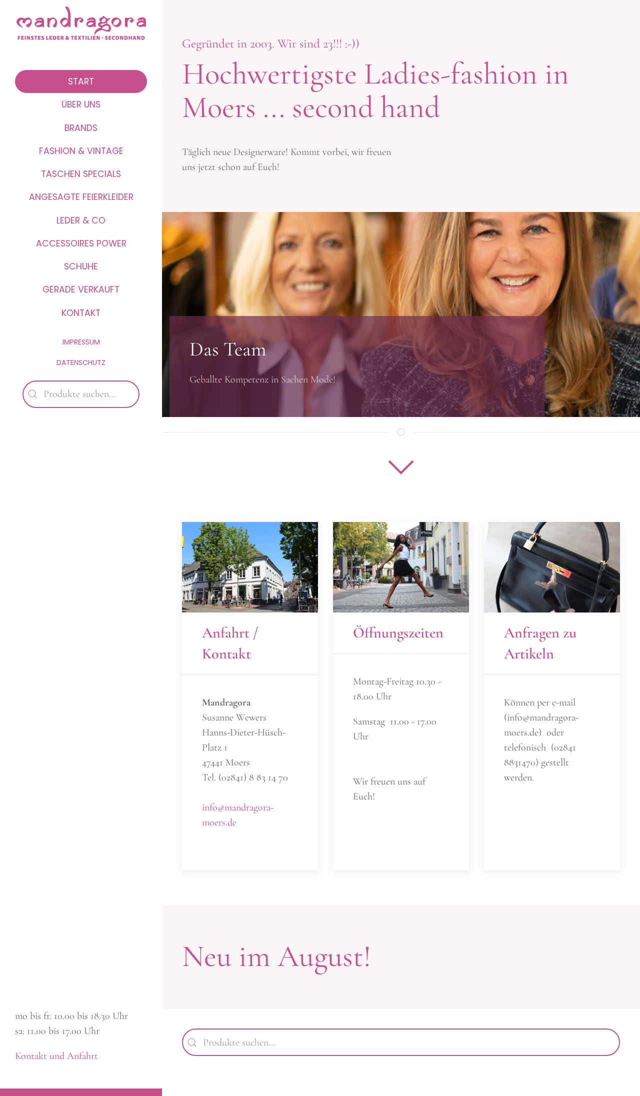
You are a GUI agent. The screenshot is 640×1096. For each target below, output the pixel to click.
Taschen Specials (81, 174)
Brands (81, 128)
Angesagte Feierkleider (81, 197)
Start (81, 82)
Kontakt (81, 313)
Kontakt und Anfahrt (56, 1056)
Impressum (81, 342)
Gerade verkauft (81, 290)
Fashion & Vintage (81, 151)
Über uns (81, 104)
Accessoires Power (81, 244)
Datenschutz (81, 363)
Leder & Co (81, 220)
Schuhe (81, 266)
